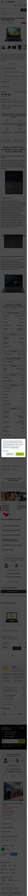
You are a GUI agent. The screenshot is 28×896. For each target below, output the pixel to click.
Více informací (14, 447)
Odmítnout (10, 454)
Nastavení (6, 450)
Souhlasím (20, 454)
